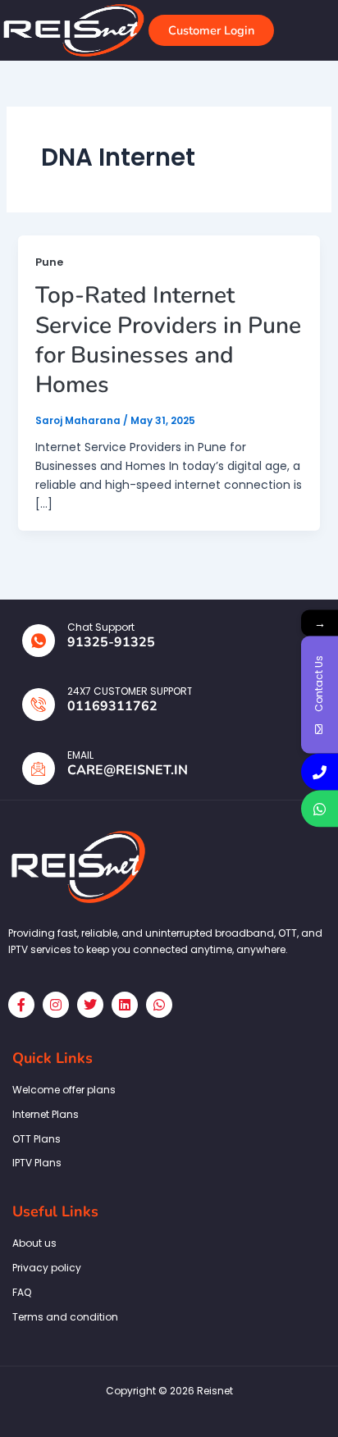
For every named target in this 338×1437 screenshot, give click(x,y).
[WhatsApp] (319, 809)
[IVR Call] (319, 772)
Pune (49, 262)
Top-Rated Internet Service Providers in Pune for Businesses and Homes (168, 340)
